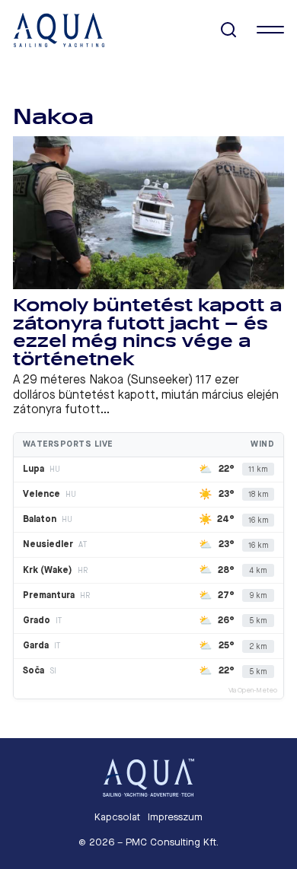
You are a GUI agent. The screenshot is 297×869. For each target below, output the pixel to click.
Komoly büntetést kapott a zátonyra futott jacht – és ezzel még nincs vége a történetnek (147, 332)
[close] (270, 29)
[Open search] (228, 30)
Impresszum (175, 816)
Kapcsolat (117, 816)
